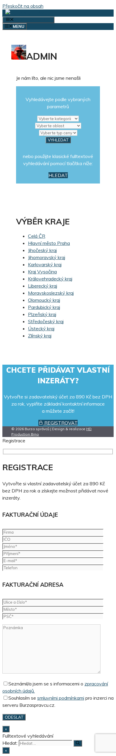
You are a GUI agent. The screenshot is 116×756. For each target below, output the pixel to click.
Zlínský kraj (39, 336)
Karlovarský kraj (45, 264)
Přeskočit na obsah (22, 6)
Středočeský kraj (46, 321)
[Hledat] (77, 743)
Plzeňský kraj (42, 314)
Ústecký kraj (41, 328)
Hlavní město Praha (49, 243)
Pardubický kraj (44, 307)
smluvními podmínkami (60, 698)
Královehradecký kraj (50, 279)
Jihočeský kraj (42, 250)
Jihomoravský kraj (46, 257)
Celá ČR (36, 236)
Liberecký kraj (42, 286)
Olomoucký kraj (44, 300)
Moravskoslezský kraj (51, 293)
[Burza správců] (28, 13)
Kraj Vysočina (42, 272)
